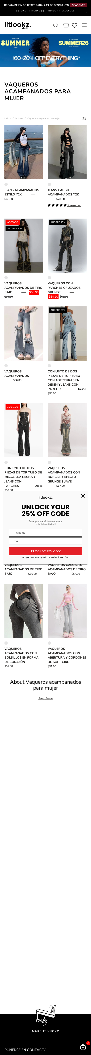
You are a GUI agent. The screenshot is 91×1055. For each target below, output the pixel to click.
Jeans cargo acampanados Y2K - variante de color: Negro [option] (49, 184)
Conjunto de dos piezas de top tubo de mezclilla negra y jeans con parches (23, 477)
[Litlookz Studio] (17, 25)
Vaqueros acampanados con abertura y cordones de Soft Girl (67, 655)
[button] (55, 25)
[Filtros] (84, 118)
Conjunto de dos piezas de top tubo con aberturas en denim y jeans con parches (64, 380)
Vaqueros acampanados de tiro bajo (23, 287)
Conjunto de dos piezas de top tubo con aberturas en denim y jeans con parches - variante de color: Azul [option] (49, 365)
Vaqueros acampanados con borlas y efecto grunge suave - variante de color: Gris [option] (49, 462)
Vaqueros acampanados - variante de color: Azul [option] (6, 365)
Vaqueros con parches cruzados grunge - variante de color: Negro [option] (49, 277)
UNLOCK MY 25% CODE (45, 551)
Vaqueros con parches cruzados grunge (64, 287)
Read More (45, 698)
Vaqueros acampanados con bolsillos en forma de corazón (21, 655)
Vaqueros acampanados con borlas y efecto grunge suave (64, 474)
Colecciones (18, 118)
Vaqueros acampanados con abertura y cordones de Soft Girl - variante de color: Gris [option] (49, 643)
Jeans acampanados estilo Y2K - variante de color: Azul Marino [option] (6, 184)
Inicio (6, 118)
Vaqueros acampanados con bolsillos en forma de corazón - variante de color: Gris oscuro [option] (6, 643)
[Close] (83, 495)
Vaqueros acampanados (16, 373)
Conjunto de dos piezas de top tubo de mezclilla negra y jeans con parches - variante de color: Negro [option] (6, 462)
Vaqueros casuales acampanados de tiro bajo (67, 569)
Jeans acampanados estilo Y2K (21, 192)
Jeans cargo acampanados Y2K (63, 192)
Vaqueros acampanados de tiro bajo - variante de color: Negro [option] (6, 277)
